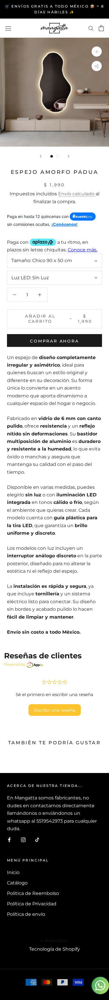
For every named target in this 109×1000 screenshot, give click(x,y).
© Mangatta (54, 941)
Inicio (13, 872)
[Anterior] (41, 156)
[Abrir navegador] (8, 28)
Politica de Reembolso (33, 893)
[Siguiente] (68, 156)
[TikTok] (37, 839)
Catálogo (17, 883)
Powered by (14, 664)
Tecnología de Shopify (54, 949)
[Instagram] (23, 839)
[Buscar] (91, 28)
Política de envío (26, 914)
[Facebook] (9, 839)
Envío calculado (77, 194)
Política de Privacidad (31, 904)
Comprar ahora (54, 341)
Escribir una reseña (54, 710)
